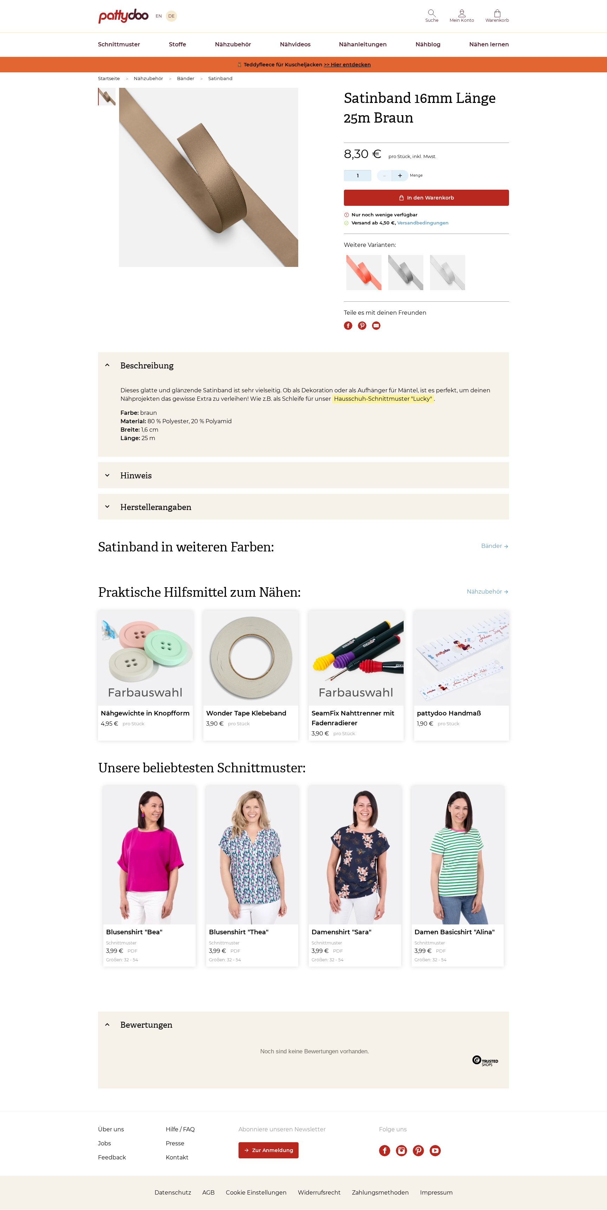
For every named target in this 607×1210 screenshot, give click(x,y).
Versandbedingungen (423, 222)
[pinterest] (418, 1150)
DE (171, 16)
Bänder (185, 78)
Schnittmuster (119, 44)
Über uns (111, 1129)
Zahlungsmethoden (380, 1192)
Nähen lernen (489, 44)
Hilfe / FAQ (180, 1129)
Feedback (112, 1157)
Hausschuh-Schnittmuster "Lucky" (383, 398)
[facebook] (384, 1150)
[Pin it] (362, 325)
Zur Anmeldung (272, 1150)
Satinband (220, 78)
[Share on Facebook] (348, 325)
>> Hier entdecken (347, 64)
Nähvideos (295, 44)
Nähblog (428, 44)
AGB (208, 1192)
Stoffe (177, 44)
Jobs (104, 1143)
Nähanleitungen (363, 44)
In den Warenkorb (430, 198)
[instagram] (401, 1150)
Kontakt (177, 1157)
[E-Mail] (376, 325)
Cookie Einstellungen (256, 1192)
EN (159, 16)
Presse (175, 1143)
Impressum (436, 1192)
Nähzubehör (233, 44)
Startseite (109, 78)
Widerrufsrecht (319, 1192)
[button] (431, 16)
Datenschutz (173, 1192)
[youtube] (435, 1150)
